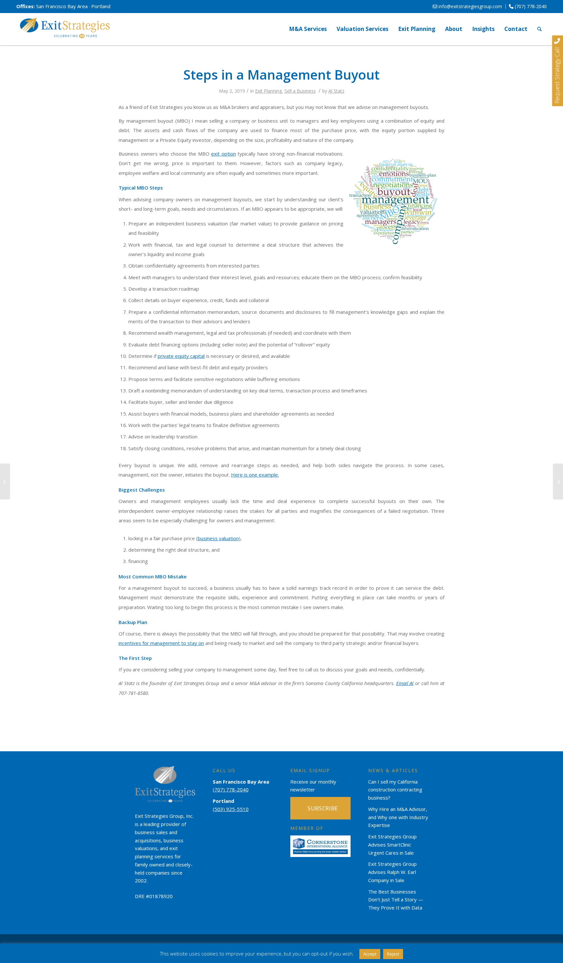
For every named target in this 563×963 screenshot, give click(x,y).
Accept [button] (369, 954)
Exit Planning (268, 91)
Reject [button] (393, 954)
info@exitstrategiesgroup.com (469, 6)
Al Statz (336, 91)
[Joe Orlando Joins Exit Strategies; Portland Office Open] (5, 481)
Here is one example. (255, 474)
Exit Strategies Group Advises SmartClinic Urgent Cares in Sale (392, 844)
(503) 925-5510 (231, 809)
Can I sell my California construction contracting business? (395, 789)
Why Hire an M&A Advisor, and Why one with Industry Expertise (398, 817)
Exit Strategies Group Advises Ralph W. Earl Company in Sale (392, 872)
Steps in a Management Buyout (281, 75)
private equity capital (181, 356)
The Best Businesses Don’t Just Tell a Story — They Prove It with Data (395, 899)
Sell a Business (300, 91)
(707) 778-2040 (530, 6)
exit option (223, 153)
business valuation (218, 538)
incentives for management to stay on (161, 643)
